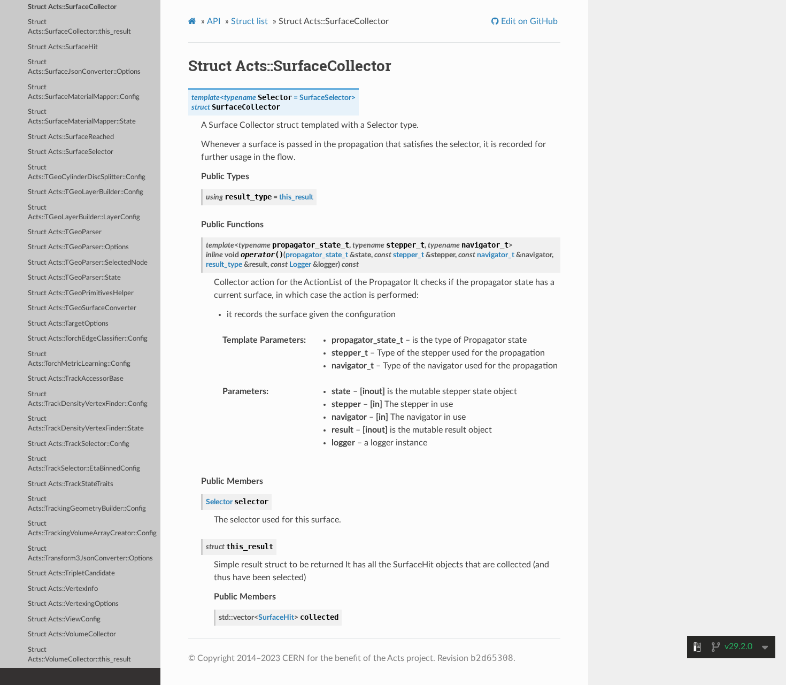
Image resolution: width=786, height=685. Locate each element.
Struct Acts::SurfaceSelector (70, 152)
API (213, 21)
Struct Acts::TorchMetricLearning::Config (79, 359)
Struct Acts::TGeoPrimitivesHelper (81, 293)
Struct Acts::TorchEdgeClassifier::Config (88, 338)
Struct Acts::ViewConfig (64, 619)
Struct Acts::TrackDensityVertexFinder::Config (88, 399)
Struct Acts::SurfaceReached (71, 137)
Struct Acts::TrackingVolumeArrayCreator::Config (92, 528)
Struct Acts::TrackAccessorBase (76, 378)
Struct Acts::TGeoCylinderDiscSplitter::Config (86, 172)
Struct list (249, 21)
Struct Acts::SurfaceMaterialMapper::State (82, 117)
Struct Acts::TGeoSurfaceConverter (82, 308)
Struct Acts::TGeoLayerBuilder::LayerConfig (84, 212)
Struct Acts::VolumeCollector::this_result (79, 654)
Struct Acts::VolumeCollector (72, 634)
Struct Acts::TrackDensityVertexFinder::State (86, 423)
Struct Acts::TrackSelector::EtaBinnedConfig (84, 464)
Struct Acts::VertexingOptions (73, 604)
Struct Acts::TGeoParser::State (74, 277)
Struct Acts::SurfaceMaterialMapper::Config (84, 92)
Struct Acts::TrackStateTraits (70, 484)
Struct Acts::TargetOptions (68, 323)
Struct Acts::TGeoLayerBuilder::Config (85, 192)
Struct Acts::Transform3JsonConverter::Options (90, 553)
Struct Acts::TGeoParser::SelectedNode (88, 262)
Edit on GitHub (528, 21)
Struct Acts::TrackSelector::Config (78, 444)
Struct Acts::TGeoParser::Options (78, 247)
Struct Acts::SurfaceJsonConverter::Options (84, 67)
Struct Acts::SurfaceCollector (72, 7)
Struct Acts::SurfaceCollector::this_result (79, 27)
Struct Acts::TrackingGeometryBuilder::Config (87, 504)
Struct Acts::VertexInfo (63, 589)
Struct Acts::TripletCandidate (71, 573)
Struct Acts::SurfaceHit (63, 47)
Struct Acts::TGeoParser (65, 232)
